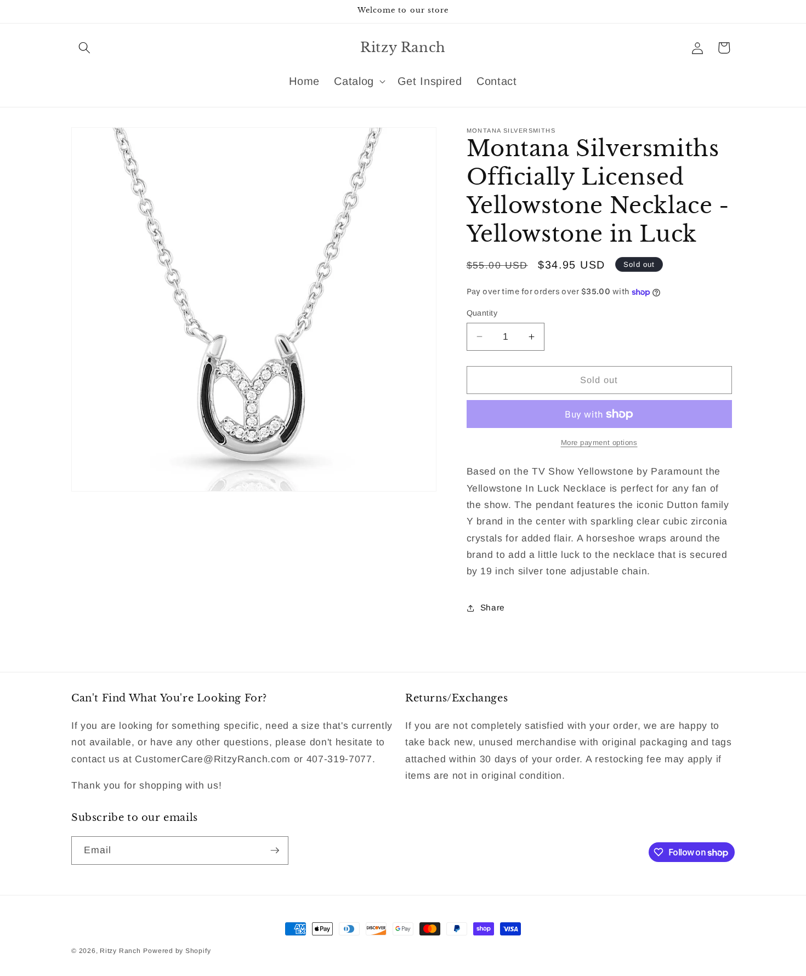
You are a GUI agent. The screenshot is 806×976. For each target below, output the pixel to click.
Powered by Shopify (177, 951)
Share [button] (492, 607)
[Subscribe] (275, 850)
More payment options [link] (599, 442)
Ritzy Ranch (120, 951)
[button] (84, 48)
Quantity (482, 313)
